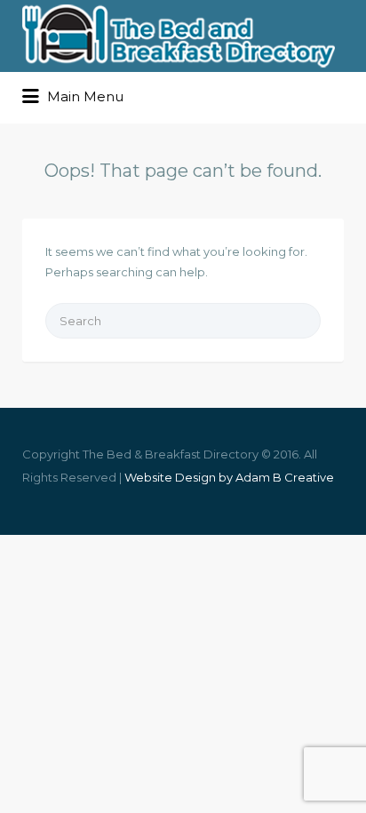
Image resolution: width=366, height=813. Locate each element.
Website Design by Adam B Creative (229, 477)
